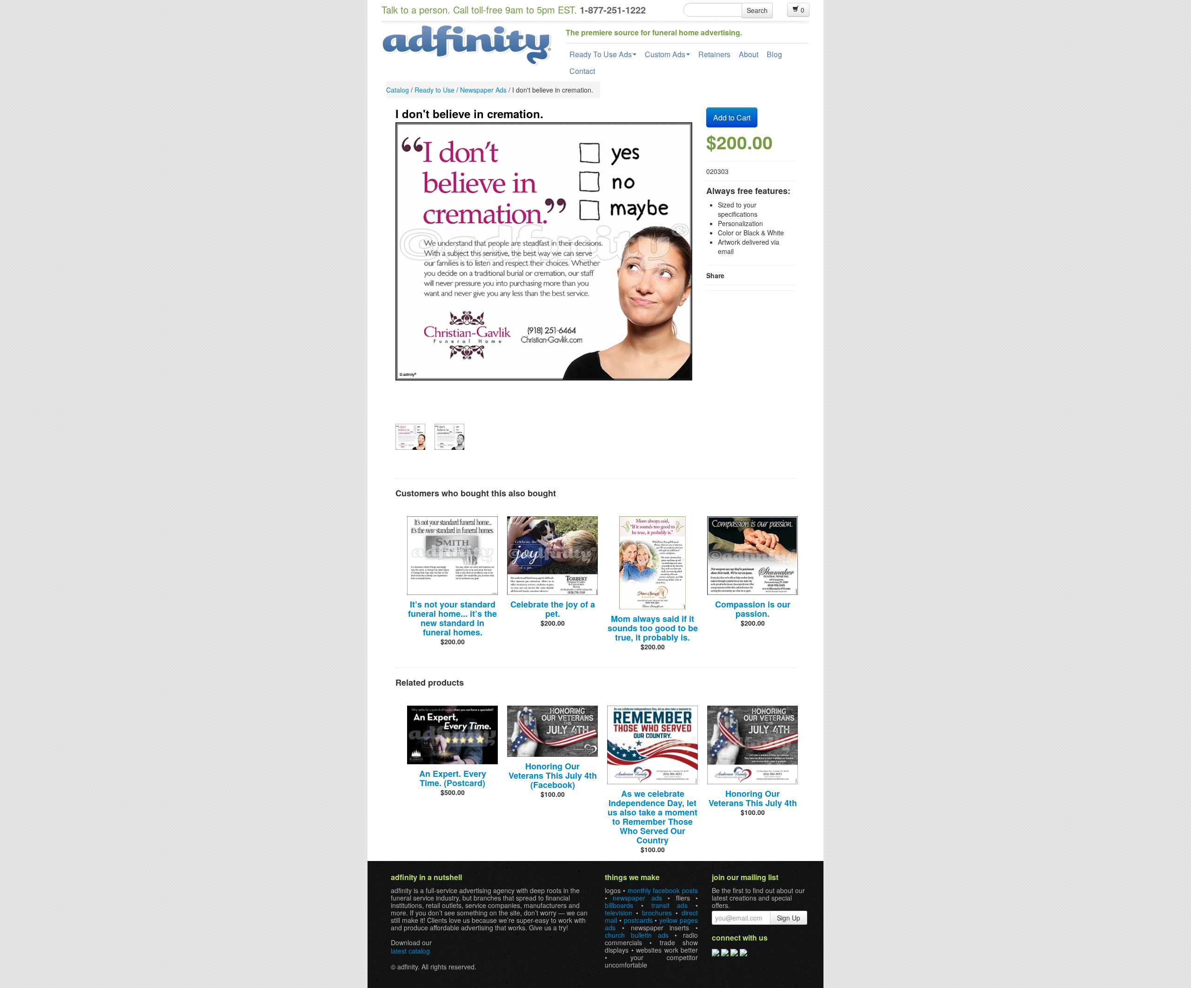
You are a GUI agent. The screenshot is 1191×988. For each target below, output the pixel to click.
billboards (619, 905)
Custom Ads (665, 54)
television (618, 912)
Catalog (397, 89)
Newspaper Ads (483, 89)
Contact (582, 71)
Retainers (714, 54)
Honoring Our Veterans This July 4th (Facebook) (553, 775)
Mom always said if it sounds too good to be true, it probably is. (653, 628)
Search (757, 10)
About (748, 54)
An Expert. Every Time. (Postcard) (452, 778)
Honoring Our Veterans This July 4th (753, 798)
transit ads (669, 905)
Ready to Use (435, 89)
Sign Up (788, 917)
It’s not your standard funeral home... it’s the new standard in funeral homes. (452, 618)
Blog (774, 54)
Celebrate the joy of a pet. (552, 609)
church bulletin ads (637, 935)
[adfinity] (466, 44)
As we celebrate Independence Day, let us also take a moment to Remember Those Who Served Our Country (652, 817)
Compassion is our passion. (752, 609)
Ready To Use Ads (600, 54)
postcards (638, 920)
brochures (657, 912)
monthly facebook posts (663, 890)
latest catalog (410, 950)
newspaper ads (637, 897)
